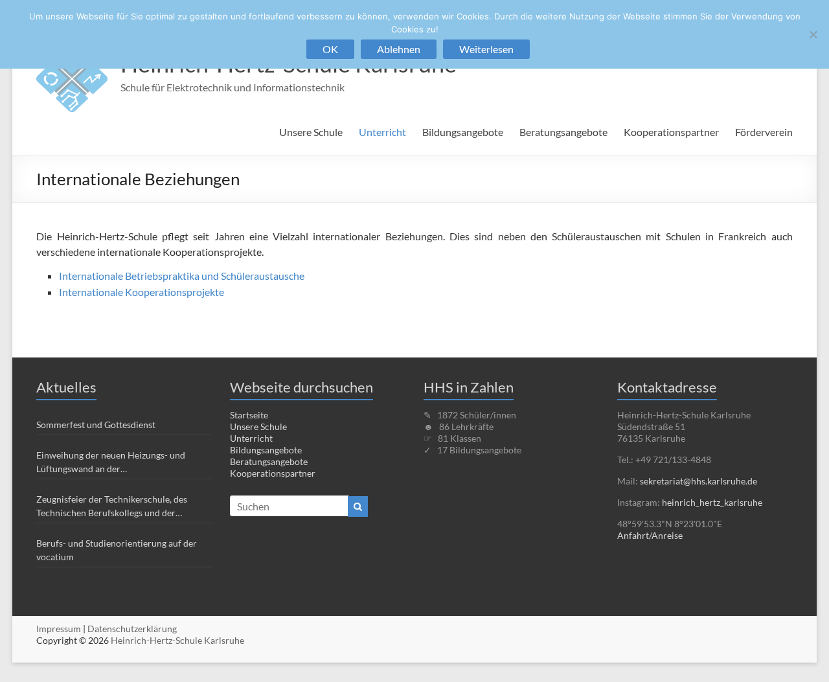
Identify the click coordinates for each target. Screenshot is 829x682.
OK (330, 49)
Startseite (249, 414)
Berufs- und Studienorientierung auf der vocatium (116, 550)
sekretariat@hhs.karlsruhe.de (698, 480)
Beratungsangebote (563, 132)
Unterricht (382, 132)
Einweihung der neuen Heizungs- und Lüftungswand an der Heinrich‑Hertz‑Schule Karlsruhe (110, 462)
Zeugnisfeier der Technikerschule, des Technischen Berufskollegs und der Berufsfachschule (111, 506)
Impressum (58, 628)
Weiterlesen (486, 49)
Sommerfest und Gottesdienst (95, 424)
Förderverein (764, 132)
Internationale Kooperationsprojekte (141, 292)
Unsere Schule (311, 132)
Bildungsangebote (462, 132)
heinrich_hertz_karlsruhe (712, 502)
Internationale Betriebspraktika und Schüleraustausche (181, 275)
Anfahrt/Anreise (650, 535)
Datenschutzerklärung (132, 628)
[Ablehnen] (812, 34)
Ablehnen (398, 49)
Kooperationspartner (671, 132)
